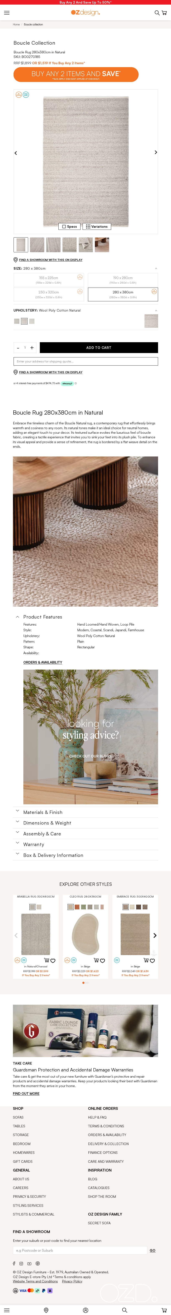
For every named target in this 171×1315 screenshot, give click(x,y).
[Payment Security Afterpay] (37, 1290)
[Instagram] (21, 1263)
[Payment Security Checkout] (15, 1290)
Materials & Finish (43, 812)
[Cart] (164, 1309)
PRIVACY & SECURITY (29, 1196)
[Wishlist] (55, 963)
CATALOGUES (98, 1188)
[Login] (87, 1309)
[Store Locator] (48, 1309)
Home (16, 24)
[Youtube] (29, 1263)
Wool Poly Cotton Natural (47, 310)
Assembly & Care (42, 833)
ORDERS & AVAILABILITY (42, 662)
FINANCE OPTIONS (103, 1152)
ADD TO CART (99, 348)
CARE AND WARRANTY (106, 1161)
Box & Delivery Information (53, 855)
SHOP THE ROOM (102, 1196)
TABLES (19, 1126)
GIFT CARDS (23, 1161)
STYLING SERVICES (28, 1205)
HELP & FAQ (97, 1117)
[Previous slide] (16, 153)
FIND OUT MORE (26, 1093)
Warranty (33, 844)
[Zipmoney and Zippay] (50, 1290)
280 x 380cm (30, 268)
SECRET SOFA (99, 1223)
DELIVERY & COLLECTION (108, 1144)
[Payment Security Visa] (22, 1290)
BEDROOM (21, 1144)
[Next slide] (156, 153)
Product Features (43, 617)
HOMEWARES (24, 1152)
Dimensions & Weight (47, 823)
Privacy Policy (72, 1281)
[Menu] (9, 1309)
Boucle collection (33, 24)
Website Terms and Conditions (35, 1281)
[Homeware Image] (90, 737)
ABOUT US (21, 1179)
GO (153, 1250)
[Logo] (85, 12)
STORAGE (21, 1135)
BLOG (92, 1179)
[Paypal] (43, 1290)
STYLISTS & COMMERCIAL (33, 1214)
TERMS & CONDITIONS (106, 1126)
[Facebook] (14, 1263)
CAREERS (20, 1188)
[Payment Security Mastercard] (31, 1290)
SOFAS (18, 1117)
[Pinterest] (38, 1263)
